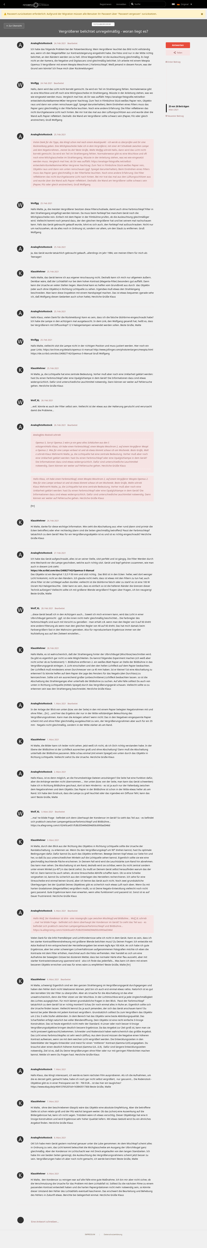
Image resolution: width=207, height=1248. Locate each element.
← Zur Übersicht (14, 25)
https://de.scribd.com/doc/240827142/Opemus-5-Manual (62, 570)
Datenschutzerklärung (113, 1234)
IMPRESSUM (90, 1234)
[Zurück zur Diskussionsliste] (4, 4)
